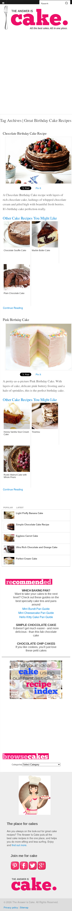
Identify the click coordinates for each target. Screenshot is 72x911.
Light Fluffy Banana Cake (29, 513)
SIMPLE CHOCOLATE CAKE (36, 625)
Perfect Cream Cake (26, 558)
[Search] (66, 3)
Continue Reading (13, 308)
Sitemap (24, 907)
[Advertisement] (36, 76)
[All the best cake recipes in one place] (36, 28)
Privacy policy (11, 907)
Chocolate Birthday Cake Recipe (24, 133)
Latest (20, 507)
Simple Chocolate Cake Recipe (32, 524)
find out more (19, 845)
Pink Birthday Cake (16, 319)
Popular (8, 507)
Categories (17, 764)
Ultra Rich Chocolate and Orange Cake (36, 547)
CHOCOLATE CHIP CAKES (36, 643)
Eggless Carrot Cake (27, 536)
